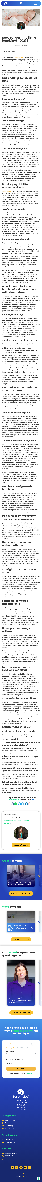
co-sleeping (7, 191)
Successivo (21, 1069)
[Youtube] (25, 1167)
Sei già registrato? (21, 1073)
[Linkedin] (21, 1167)
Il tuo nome (10, 1051)
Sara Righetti (18, 58)
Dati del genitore (11, 1048)
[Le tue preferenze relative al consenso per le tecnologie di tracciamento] (38, 1178)
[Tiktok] (29, 1167)
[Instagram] (16, 1167)
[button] (35, 3)
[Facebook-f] (12, 1167)
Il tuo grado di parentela (15, 1059)
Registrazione (31, 1048)
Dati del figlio (21, 1048)
